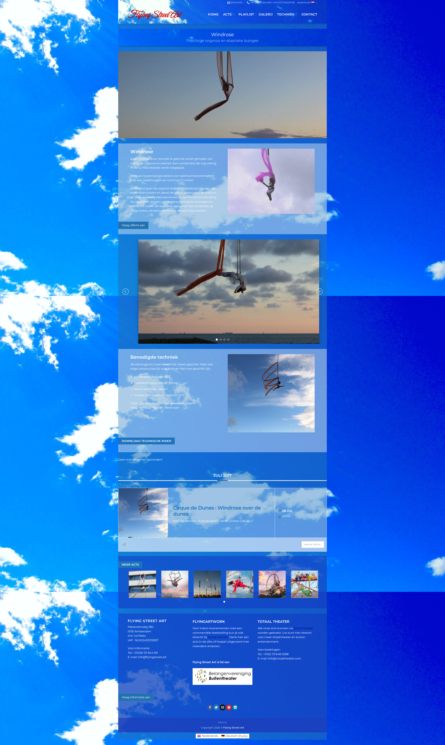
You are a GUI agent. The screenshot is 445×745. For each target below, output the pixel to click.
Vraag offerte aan (133, 225)
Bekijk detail (313, 544)
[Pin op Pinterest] (229, 707)
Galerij (266, 14)
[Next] (319, 291)
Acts (227, 14)
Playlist (246, 14)
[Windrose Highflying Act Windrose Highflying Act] (222, 291)
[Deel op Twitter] (216, 707)
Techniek (285, 14)
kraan (167, 364)
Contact (309, 14)
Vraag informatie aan (136, 697)
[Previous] (125, 291)
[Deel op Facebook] (210, 707)
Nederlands (303, 2)
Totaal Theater (303, 628)
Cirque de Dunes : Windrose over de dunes (217, 511)
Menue (222, 722)
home (213, 14)
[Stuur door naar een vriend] (222, 707)
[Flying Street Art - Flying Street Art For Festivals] (155, 14)
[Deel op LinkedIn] (235, 707)
